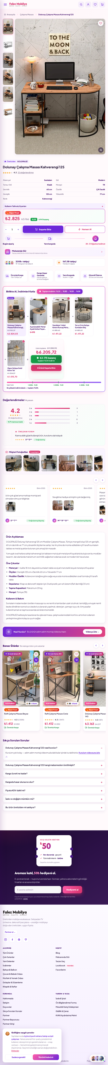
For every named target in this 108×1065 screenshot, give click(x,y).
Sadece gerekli (18, 1057)
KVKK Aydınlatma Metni (66, 1015)
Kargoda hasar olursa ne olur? (19, 782)
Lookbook (65, 965)
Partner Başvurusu (11, 1019)
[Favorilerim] (95, 4)
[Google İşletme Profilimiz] (19, 939)
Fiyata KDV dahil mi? (15, 790)
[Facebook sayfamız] (12, 939)
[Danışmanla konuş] (97, 1058)
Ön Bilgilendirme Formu (66, 1002)
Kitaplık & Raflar (10, 986)
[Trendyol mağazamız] (25, 939)
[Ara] (81, 4)
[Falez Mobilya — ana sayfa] (42, 4)
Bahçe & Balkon (10, 970)
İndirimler (7, 965)
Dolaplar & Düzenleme (12, 982)
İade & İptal (61, 998)
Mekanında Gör (63, 957)
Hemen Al (87, 229)
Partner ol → (10, 932)
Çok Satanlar (8, 957)
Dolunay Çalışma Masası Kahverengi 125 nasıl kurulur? (31, 747)
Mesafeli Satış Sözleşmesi (67, 1007)
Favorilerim (61, 970)
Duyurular (7, 1007)
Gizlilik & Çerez (62, 1011)
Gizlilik (25, 899)
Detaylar (15, 1051)
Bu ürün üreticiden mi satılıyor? (20, 807)
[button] (31, 298)
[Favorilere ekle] (101, 23)
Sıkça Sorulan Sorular (12, 1011)
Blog (58, 953)
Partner (6, 1015)
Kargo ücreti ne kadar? (16, 773)
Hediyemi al (72, 889)
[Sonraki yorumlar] (102, 480)
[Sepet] (102, 4)
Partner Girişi (8, 1024)
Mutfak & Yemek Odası (13, 978)
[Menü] (5, 4)
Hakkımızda (8, 998)
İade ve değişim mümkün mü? (19, 799)
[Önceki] (96, 645)
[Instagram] (5, 939)
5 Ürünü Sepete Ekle (46, 368)
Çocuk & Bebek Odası (12, 974)
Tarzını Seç (60, 961)
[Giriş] (88, 4)
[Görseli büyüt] (101, 150)
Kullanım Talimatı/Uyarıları (15, 206)
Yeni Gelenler (8, 961)
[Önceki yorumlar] (96, 480)
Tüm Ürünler (8, 953)
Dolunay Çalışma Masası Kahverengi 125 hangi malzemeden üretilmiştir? (40, 765)
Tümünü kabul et (45, 1057)
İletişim (6, 1002)
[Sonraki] (102, 645)
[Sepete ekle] (36, 660)
